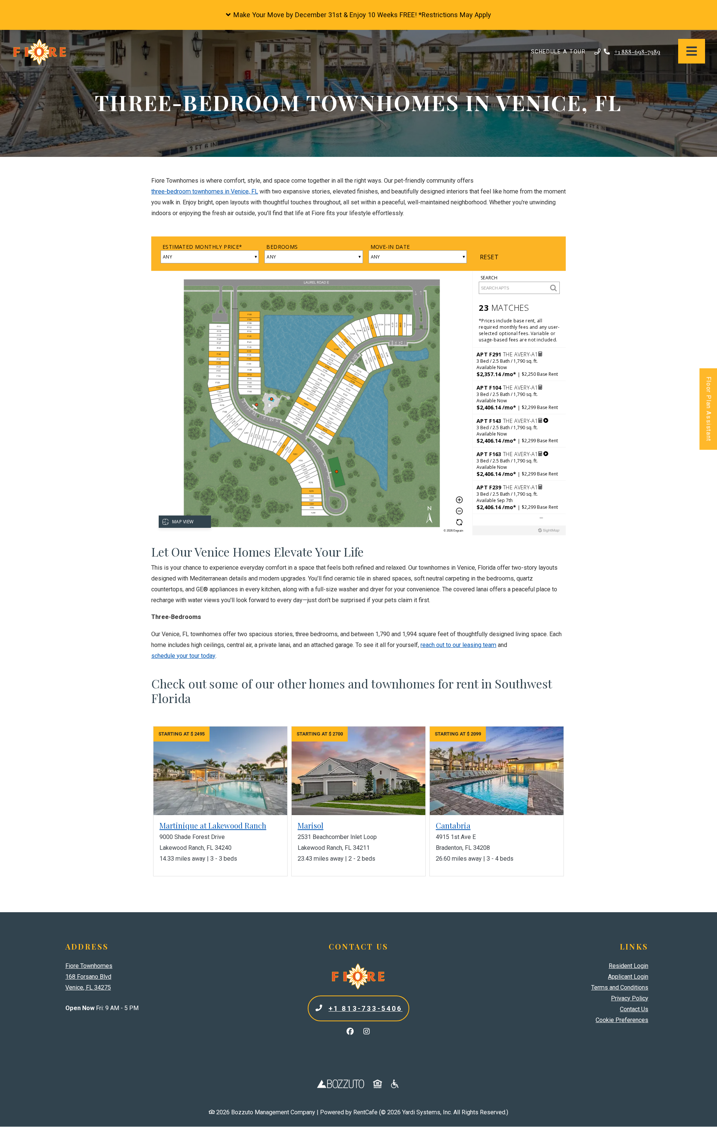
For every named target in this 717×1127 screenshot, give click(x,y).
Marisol (310, 825)
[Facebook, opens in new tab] (350, 1031)
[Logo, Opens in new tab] (340, 1083)
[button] (358, 15)
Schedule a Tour (561, 51)
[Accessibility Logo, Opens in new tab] (395, 1083)
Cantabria (453, 825)
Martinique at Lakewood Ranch (212, 825)
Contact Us (634, 1009)
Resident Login (628, 965)
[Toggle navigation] (691, 51)
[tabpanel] (358, 387)
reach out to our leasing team (458, 644)
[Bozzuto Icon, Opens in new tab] (377, 1083)
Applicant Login (628, 976)
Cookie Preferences (622, 1020)
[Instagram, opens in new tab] (366, 1031)
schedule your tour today (183, 655)
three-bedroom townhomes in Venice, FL (204, 191)
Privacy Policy (629, 998)
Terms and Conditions (619, 987)
